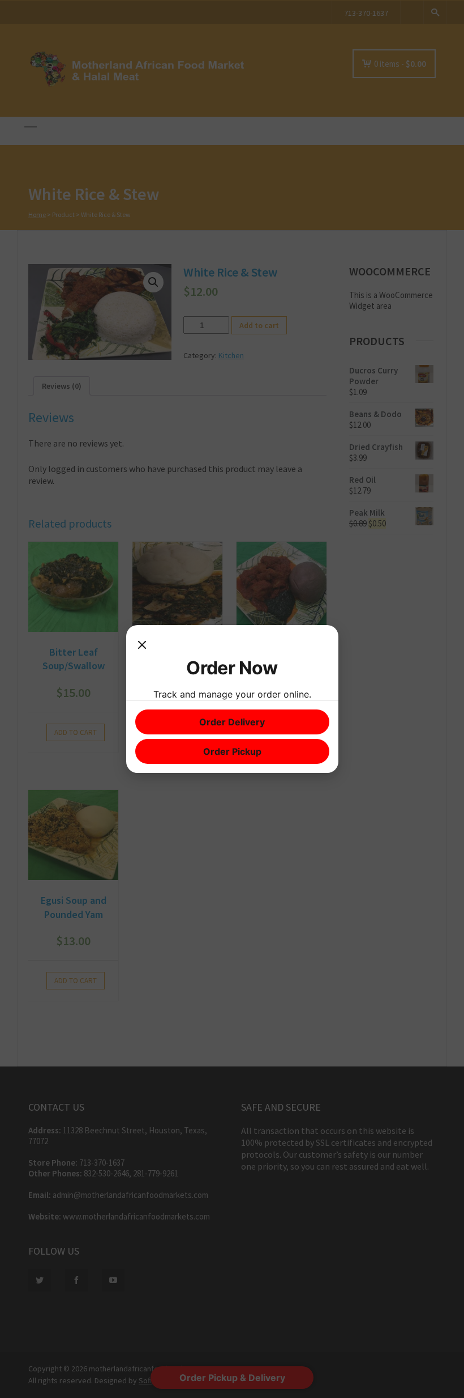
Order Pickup (232, 751)
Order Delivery (232, 722)
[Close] (142, 645)
